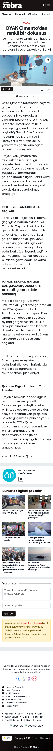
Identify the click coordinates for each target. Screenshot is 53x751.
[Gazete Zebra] (12, 5)
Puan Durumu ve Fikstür (18, 696)
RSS (8, 738)
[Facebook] (18, 678)
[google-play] (34, 726)
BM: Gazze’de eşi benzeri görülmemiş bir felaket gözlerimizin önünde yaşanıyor (13, 567)
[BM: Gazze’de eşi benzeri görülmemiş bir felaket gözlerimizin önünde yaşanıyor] (13, 554)
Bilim (40, 713)
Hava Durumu (13, 690)
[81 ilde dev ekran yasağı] (13, 529)
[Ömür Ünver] (9, 475)
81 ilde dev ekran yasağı (11, 538)
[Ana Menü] (48, 5)
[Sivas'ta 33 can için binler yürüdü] (13, 501)
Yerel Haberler (12, 720)
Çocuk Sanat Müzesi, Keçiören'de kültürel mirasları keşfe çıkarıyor (39, 514)
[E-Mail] (20, 479)
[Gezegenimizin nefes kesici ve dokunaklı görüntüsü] (39, 529)
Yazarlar (7, 14)
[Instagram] (29, 678)
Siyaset (45, 14)
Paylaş (9, 89)
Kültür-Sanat (11, 716)
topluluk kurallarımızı (31, 623)
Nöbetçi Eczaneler (15, 687)
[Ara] (44, 5)
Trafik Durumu (13, 693)
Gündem (33, 14)
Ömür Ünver (25, 473)
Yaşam (27, 22)
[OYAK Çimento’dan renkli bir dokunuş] (26, 70)
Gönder (9, 613)
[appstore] (17, 726)
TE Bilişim (34, 747)
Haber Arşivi (12, 705)
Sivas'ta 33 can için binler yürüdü (12, 511)
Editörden (38, 716)
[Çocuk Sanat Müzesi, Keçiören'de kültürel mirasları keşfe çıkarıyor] (39, 501)
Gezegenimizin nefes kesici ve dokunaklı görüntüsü (39, 540)
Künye (39, 720)
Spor (20, 713)
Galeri (26, 716)
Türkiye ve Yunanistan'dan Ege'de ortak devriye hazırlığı (39, 566)
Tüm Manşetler (13, 699)
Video (30, 713)
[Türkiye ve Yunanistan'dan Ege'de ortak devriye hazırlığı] (39, 554)
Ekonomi (20, 14)
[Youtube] (34, 678)
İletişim (27, 720)
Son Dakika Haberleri (16, 702)
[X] (24, 678)
